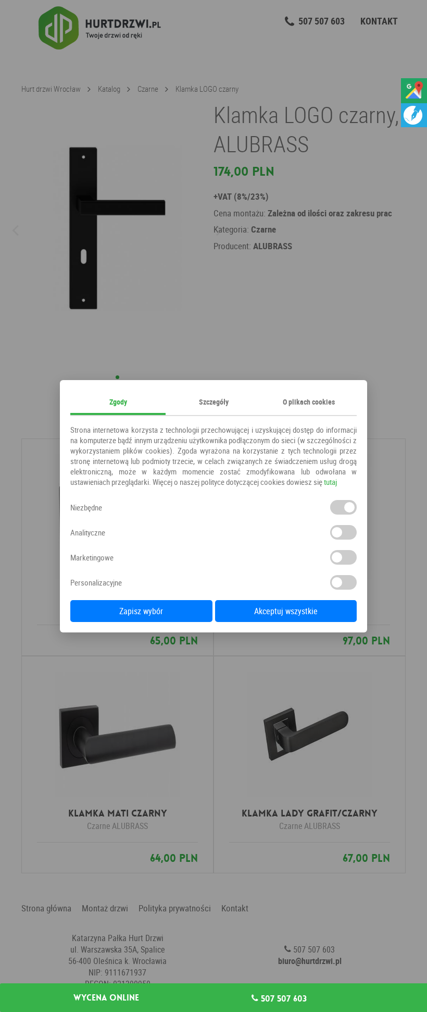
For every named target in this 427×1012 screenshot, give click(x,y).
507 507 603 (282, 998)
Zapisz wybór (141, 611)
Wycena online (106, 998)
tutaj (330, 482)
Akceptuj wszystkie (286, 611)
